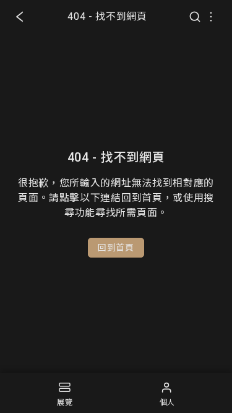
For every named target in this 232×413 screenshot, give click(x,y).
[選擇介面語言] (211, 16)
